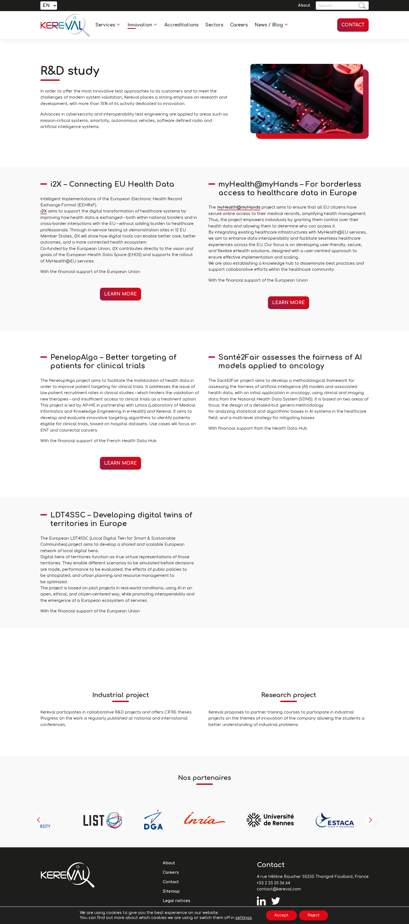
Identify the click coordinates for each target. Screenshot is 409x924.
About (304, 5)
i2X (43, 211)
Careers (239, 24)
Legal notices (176, 901)
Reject (313, 915)
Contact (352, 24)
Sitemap (171, 891)
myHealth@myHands (238, 207)
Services (105, 24)
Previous (38, 820)
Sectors (214, 24)
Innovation (139, 24)
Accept (281, 915)
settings (243, 918)
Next (371, 820)
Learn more (120, 294)
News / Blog (269, 24)
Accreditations (181, 24)
